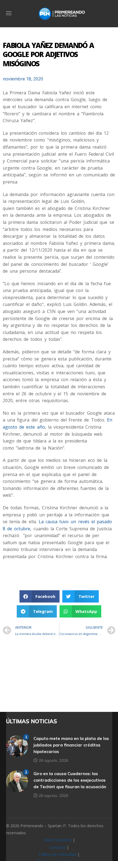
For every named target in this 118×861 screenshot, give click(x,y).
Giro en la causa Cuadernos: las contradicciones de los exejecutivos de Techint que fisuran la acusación (69, 780)
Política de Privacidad (57, 854)
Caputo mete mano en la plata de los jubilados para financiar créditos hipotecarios (71, 745)
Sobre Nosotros (57, 839)
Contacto (57, 847)
